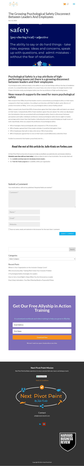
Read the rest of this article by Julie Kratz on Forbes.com (42, 146)
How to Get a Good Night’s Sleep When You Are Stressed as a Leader (30, 277)
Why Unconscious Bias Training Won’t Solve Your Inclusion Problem (30, 271)
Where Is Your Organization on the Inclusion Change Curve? (27, 267)
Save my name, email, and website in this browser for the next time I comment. (35, 229)
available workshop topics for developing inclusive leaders (28, 159)
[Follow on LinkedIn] (40, 424)
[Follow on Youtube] (44, 424)
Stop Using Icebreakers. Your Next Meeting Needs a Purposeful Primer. (31, 280)
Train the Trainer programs (20, 161)
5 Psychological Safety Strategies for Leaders (22, 274)
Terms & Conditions (42, 380)
